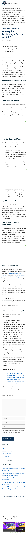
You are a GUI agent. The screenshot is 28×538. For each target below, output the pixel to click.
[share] (12, 523)
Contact (5, 496)
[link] (5, 524)
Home (3, 448)
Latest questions (6, 454)
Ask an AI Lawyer (7, 451)
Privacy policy (21, 496)
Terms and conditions (12, 496)
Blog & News (5, 456)
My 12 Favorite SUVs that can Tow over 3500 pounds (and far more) (9, 524)
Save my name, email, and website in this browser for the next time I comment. (13, 432)
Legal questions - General (11, 305)
